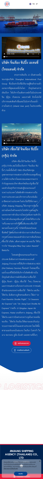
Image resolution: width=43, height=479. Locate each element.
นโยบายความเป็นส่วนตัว (11, 469)
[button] (32, 4)
